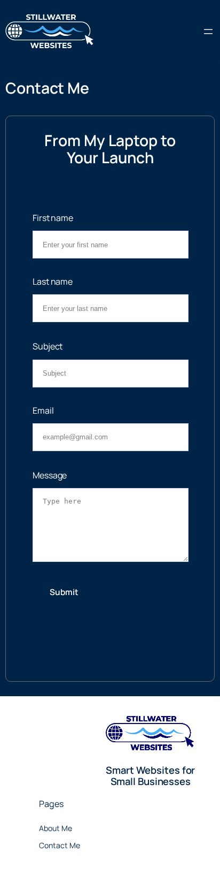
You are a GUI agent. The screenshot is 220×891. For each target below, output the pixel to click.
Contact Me (59, 845)
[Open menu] (208, 31)
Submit (64, 592)
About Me (55, 828)
